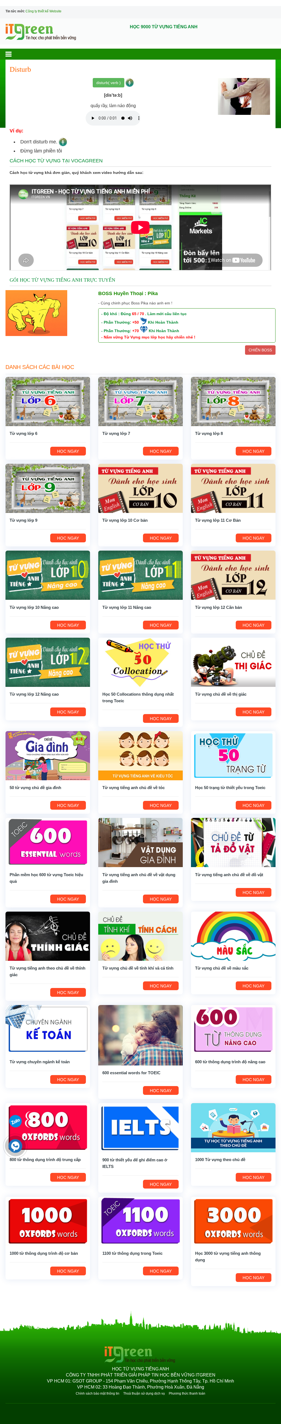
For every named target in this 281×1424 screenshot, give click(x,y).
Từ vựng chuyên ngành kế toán (40, 1061)
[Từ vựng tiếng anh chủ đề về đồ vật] (233, 842)
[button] (13, 54)
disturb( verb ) (108, 83)
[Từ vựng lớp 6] (47, 401)
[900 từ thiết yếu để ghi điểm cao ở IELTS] (140, 1127)
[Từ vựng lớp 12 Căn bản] (233, 575)
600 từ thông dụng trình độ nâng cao (230, 1061)
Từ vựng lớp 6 (23, 433)
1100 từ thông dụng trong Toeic (132, 1253)
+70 (135, 331)
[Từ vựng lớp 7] (140, 401)
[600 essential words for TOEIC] (140, 1035)
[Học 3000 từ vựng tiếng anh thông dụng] (233, 1221)
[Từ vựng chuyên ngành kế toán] (47, 1029)
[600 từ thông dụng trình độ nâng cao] (233, 1029)
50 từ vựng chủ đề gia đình (35, 787)
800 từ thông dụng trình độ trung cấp (45, 1159)
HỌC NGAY (68, 451)
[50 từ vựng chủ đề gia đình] (47, 755)
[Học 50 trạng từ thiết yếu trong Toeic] (233, 755)
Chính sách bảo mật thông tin (97, 1393)
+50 (135, 322)
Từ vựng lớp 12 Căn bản (218, 607)
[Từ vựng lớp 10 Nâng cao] (47, 575)
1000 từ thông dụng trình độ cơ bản (44, 1253)
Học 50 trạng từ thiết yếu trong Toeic (230, 787)
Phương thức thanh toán (187, 1393)
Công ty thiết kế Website (43, 11)
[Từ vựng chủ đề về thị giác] (233, 662)
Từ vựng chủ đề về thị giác (220, 694)
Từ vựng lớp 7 (116, 433)
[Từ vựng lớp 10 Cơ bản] (140, 488)
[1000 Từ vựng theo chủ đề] (233, 1127)
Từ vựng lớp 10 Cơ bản (125, 520)
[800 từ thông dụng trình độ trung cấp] (47, 1127)
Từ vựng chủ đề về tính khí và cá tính (137, 968)
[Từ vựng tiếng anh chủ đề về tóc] (140, 755)
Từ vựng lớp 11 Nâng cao (126, 607)
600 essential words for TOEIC (131, 1072)
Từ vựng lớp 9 (23, 520)
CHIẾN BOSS (260, 350)
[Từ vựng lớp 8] (233, 401)
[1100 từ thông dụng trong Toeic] (140, 1221)
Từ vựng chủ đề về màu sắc (221, 968)
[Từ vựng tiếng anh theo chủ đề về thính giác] (47, 936)
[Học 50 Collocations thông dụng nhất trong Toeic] (140, 662)
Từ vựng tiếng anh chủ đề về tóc (133, 787)
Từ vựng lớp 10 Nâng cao (34, 607)
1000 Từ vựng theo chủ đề (220, 1159)
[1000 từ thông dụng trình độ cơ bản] (47, 1221)
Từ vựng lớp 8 (209, 433)
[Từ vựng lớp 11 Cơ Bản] (233, 488)
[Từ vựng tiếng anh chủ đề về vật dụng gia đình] (140, 842)
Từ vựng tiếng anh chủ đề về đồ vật (229, 874)
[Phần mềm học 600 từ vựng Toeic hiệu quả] (47, 842)
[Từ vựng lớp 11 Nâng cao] (140, 575)
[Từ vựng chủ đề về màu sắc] (233, 936)
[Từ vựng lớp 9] (47, 488)
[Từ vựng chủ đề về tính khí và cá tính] (140, 936)
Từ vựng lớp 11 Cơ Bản (218, 520)
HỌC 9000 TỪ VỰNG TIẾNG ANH (164, 26)
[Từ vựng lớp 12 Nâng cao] (47, 662)
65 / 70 (138, 314)
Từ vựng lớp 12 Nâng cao (34, 694)
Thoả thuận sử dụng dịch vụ (144, 1393)
